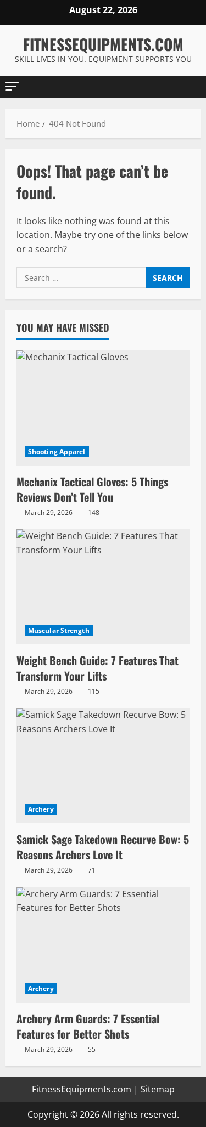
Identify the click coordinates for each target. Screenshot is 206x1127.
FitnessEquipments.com (103, 44)
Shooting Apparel (57, 451)
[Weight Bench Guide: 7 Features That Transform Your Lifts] (103, 586)
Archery (41, 809)
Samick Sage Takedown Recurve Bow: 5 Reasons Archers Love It (102, 847)
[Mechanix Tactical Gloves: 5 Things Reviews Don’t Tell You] (103, 408)
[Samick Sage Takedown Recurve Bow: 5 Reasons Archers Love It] (103, 765)
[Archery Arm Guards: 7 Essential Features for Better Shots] (103, 945)
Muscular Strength (59, 630)
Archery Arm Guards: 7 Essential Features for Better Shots (87, 1026)
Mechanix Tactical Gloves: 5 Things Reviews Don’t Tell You (92, 489)
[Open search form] (186, 87)
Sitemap (158, 1089)
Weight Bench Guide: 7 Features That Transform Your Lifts (97, 668)
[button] (12, 86)
